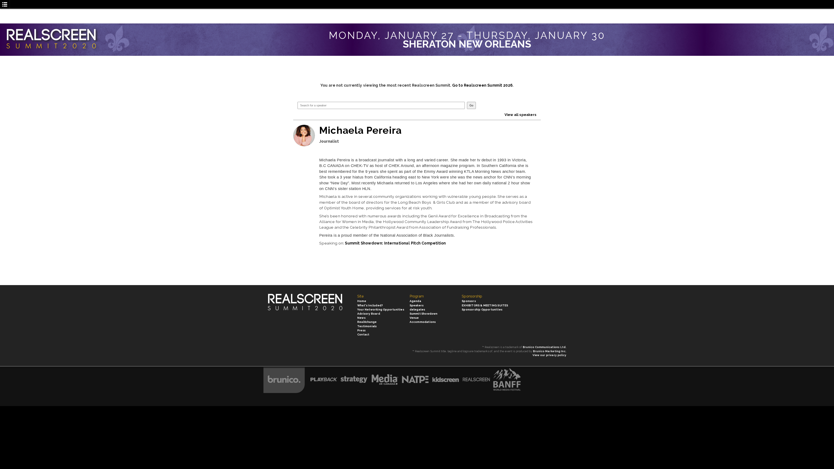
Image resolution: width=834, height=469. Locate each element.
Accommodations (423, 322)
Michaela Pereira (360, 130)
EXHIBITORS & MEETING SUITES (485, 305)
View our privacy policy (549, 355)
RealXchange (367, 322)
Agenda (415, 301)
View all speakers (520, 115)
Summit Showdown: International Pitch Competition (395, 243)
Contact (363, 334)
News (361, 317)
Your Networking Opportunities (380, 309)
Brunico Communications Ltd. (544, 347)
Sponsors (469, 301)
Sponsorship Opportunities (482, 309)
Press (361, 330)
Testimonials (367, 326)
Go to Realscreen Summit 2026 (482, 85)
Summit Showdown (424, 313)
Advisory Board (368, 313)
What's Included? (370, 305)
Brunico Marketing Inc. (549, 351)
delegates (417, 309)
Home (361, 301)
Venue (414, 317)
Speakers (417, 305)
